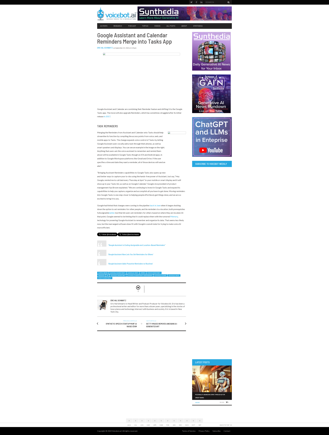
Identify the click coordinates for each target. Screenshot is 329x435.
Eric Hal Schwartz (105, 48)
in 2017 (107, 116)
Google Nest (132, 273)
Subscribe (217, 431)
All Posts (170, 26)
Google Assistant (117, 273)
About (184, 26)
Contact (227, 431)
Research (117, 26)
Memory (174, 216)
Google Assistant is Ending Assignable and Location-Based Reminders (137, 245)
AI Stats (103, 26)
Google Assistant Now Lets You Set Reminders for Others (130, 254)
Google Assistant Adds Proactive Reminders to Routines (130, 263)
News (143, 273)
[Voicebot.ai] (117, 13)
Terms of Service (188, 431)
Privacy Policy (204, 431)
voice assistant (104, 278)
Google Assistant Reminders (140, 275)
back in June (155, 205)
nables (112, 213)
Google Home (160, 275)
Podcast (132, 26)
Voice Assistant (153, 273)
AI (107, 275)
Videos (157, 26)
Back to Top (224, 425)
